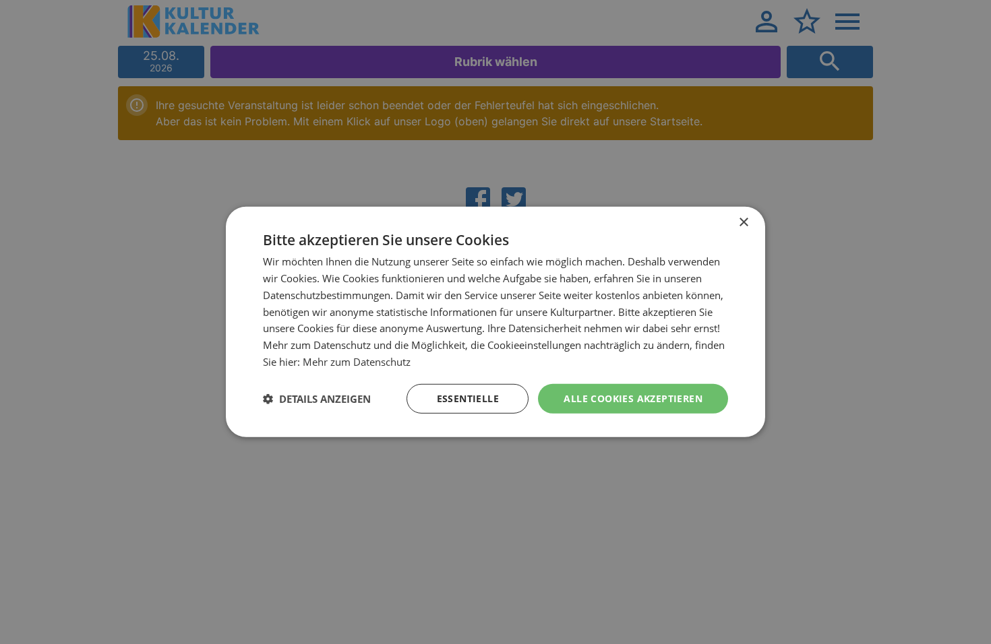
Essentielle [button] (468, 397)
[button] (317, 398)
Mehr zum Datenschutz (357, 361)
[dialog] (495, 322)
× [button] (743, 223)
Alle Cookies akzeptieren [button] (633, 397)
